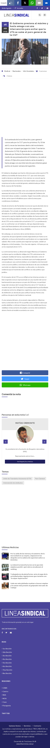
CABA (5, 688)
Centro (5, 691)
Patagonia (7, 706)
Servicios (27, 726)
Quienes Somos (15, 726)
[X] (24, 3)
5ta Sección (7, 663)
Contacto (37, 726)
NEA (4, 695)
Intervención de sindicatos (13, 483)
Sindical (7, 71)
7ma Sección (7, 670)
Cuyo (5, 702)
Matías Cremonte (25, 423)
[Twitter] (43, 8)
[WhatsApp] (32, 3)
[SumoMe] (46, 3)
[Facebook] (38, 8)
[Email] (39, 3)
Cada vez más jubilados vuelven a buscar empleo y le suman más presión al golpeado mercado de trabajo (29, 585)
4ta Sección (7, 659)
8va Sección (7, 673)
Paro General (40, 479)
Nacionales (17, 71)
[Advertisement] (25, 109)
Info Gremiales (28, 71)
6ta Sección (7, 666)
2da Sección (7, 652)
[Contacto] (47, 8)
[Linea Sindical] (17, 15)
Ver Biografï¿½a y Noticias (25, 461)
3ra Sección (7, 656)
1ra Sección (7, 649)
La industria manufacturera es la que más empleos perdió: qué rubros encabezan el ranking (26, 567)
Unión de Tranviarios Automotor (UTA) (17, 479)
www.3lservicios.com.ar (25, 744)
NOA (5, 698)
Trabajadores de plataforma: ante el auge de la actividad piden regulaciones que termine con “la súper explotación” (28, 576)
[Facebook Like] (10, 3)
